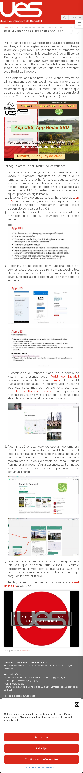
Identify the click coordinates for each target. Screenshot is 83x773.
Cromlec (55, 380)
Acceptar (41, 737)
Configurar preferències (42, 759)
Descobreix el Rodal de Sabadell (31, 391)
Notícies (15, 27)
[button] (77, 705)
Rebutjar (41, 748)
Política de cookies (35, 767)
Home (7, 27)
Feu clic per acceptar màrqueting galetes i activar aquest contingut (41, 618)
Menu (74, 17)
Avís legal (50, 767)
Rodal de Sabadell (64, 376)
